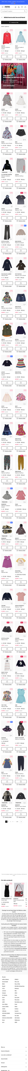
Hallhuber (4, 1011)
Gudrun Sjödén (5, 1006)
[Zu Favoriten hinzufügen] (25, 172)
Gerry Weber (5, 1004)
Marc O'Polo (17, 983)
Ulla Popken (17, 1017)
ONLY (16, 992)
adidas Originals (5, 979)
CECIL (3, 988)
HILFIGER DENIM (6, 1013)
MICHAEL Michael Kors (19, 986)
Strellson (16, 1008)
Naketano (17, 988)
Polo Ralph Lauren (18, 1002)
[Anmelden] (18, 7)
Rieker (16, 1006)
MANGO (16, 979)
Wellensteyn (17, 1020)
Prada (16, 1004)
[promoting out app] (14, 76)
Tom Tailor (17, 1015)
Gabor (3, 999)
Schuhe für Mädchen (16, 945)
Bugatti (3, 986)
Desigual (4, 992)
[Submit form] (25, 11)
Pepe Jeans (17, 999)
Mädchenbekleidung (20, 932)
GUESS (3, 1008)
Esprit (3, 997)
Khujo (3, 1020)
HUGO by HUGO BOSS (7, 1017)
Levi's (3, 1022)
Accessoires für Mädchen (21, 948)
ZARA (16, 1022)
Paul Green (17, 997)
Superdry (16, 1011)
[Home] (2, 17)
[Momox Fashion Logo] (7, 7)
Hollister (4, 1015)
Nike (16, 990)
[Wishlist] (22, 7)
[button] (2, 7)
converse (4, 990)
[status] (14, 25)
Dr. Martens (4, 995)
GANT (3, 1002)
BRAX (3, 983)
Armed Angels (5, 981)
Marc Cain (17, 981)
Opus (16, 995)
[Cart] (25, 7)
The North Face (18, 1013)
